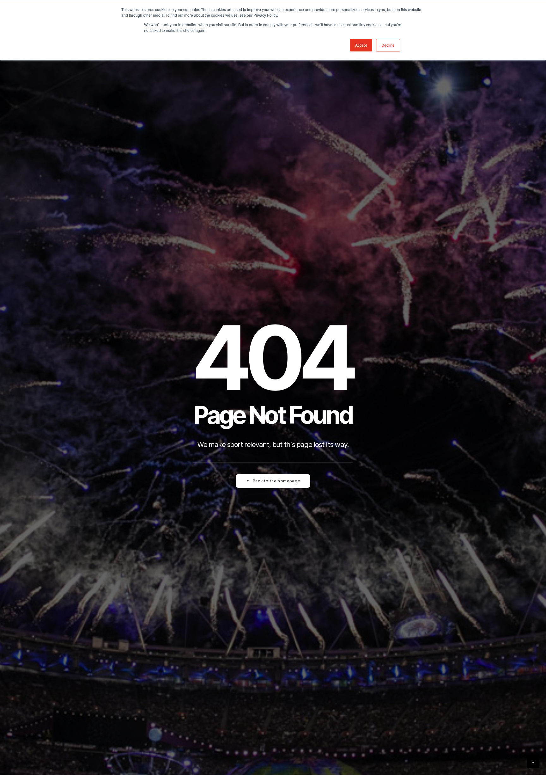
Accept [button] (361, 45)
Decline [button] (388, 45)
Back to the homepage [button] (276, 481)
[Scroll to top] (533, 761)
